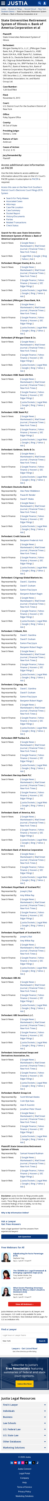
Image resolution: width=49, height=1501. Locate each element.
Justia (28, 1457)
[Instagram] (22, 1462)
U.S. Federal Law (11, 1429)
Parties (9, 219)
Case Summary (13, 210)
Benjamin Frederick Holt (31, 540)
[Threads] (26, 1462)
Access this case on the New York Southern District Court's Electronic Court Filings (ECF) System (22, 190)
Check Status (12, 225)
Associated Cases (14, 201)
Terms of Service (24, 1487)
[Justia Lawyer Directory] (37, 1462)
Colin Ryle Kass (27, 1101)
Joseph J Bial (26, 891)
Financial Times (36, 249)
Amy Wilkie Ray (27, 895)
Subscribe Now (24, 1384)
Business (7, 1416)
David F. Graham (27, 585)
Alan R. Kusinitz (27, 1105)
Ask (31, 259)
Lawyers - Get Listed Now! (24, 1348)
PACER (35, 179)
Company (24, 1478)
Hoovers (34, 283)
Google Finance (28, 280)
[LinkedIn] (11, 1462)
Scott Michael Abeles (30, 1097)
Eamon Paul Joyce (28, 589)
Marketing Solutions (14, 1447)
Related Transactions (16, 222)
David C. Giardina (28, 581)
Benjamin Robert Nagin (31, 593)
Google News (27, 242)
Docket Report (13, 213)
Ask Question (24, 1236)
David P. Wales (27, 499)
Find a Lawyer (9, 1329)
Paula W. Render (28, 495)
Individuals (9, 1410)
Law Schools (9, 1423)
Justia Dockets (28, 290)
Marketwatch (26, 246)
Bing (44, 256)
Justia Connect (24, 1469)
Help (24, 1482)
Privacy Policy (24, 1492)
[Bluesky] (30, 1462)
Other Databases (12, 1441)
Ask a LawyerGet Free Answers (11, 1223)
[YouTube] (15, 1462)
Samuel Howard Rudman (31, 1153)
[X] (33, 1462)
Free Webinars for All (12, 1247)
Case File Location (14, 207)
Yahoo (25, 259)
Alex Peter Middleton (30, 491)
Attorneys (11, 204)
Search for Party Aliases (17, 198)
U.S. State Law (10, 1435)
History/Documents (15, 216)
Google (37, 256)
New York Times (28, 252)
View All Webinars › (25, 1304)
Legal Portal (24, 1473)
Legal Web (26, 256)
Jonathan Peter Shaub (30, 1109)
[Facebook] (19, 1462)
